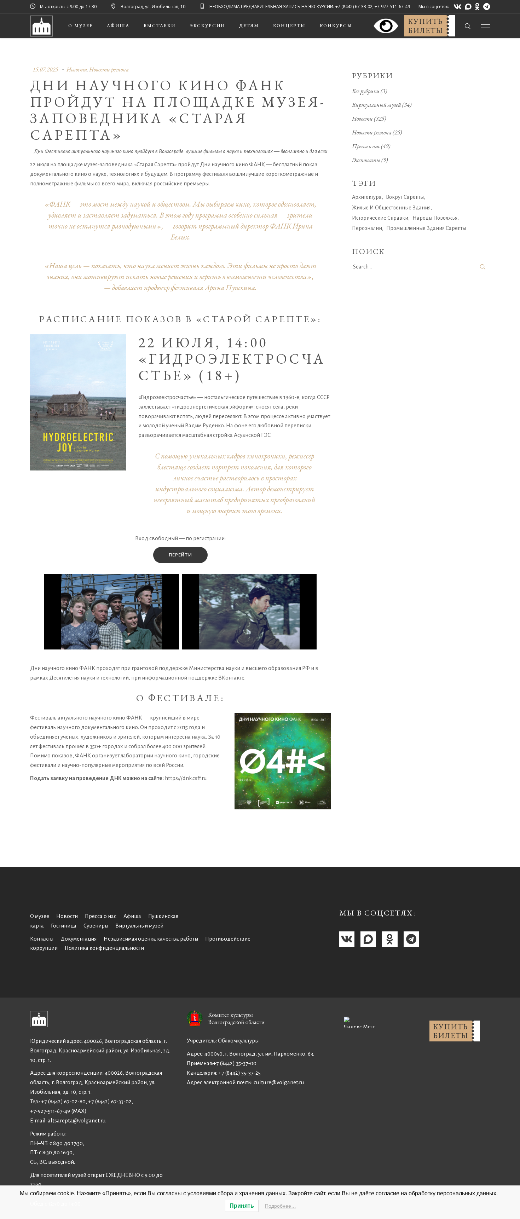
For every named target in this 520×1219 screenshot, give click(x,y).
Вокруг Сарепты (405, 197)
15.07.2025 (45, 69)
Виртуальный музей (376, 105)
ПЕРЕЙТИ (180, 554)
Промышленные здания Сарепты (426, 228)
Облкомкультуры (238, 1041)
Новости (77, 69)
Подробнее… (280, 1206)
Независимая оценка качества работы (151, 939)
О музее (39, 916)
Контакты (41, 939)
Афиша (132, 916)
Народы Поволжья (434, 218)
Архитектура (367, 197)
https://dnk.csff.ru (186, 778)
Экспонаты (366, 160)
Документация (78, 939)
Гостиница (63, 926)
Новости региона (109, 69)
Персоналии (367, 228)
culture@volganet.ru (279, 1082)
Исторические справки (380, 218)
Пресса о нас (366, 146)
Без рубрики (366, 91)
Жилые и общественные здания (391, 207)
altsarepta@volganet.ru (77, 1120)
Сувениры (95, 926)
